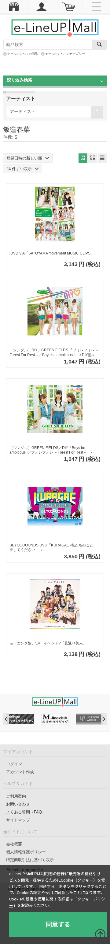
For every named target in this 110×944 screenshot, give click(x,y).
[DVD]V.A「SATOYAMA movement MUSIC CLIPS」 (51, 253)
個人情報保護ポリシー (26, 852)
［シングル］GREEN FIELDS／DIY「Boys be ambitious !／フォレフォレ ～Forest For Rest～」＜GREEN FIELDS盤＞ (51, 450)
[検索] (99, 45)
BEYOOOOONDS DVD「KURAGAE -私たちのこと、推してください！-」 (53, 547)
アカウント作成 (20, 772)
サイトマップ (18, 820)
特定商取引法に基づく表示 (30, 860)
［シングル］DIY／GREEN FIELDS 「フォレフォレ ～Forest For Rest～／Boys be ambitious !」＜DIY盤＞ (54, 352)
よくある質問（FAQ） (26, 812)
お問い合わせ (18, 804)
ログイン (14, 764)
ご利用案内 (16, 796)
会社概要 (14, 844)
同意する (58, 924)
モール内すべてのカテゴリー (65, 53)
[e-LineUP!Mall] (55, 27)
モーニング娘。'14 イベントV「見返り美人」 (47, 643)
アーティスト (22, 111)
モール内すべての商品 (22, 53)
